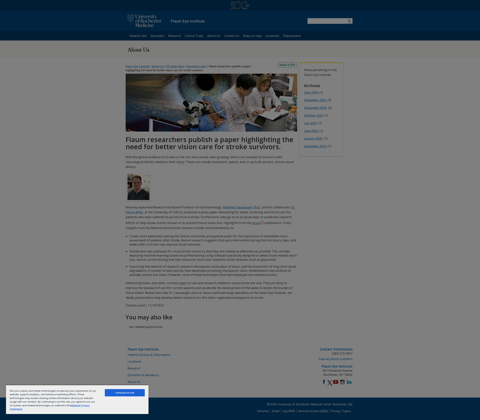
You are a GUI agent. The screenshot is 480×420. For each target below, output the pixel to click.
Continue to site (124, 392)
